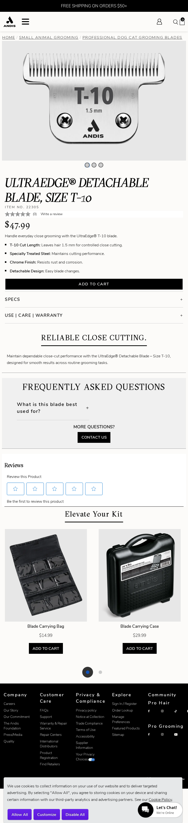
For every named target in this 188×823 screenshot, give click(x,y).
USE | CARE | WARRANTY (34, 315)
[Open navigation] (25, 21)
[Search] (175, 21)
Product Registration (49, 755)
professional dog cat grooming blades (132, 37)
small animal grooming (49, 37)
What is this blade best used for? (47, 408)
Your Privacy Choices (85, 757)
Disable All (75, 814)
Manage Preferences (121, 719)
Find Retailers (50, 764)
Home (8, 37)
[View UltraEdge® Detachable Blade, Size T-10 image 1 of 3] (87, 165)
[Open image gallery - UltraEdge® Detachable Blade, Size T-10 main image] (94, 100)
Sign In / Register (124, 703)
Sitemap (118, 734)
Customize (46, 814)
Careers (9, 703)
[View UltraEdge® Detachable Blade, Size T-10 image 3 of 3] (100, 165)
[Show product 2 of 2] (100, 672)
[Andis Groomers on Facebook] (153, 738)
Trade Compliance (89, 723)
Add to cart (94, 284)
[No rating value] (19, 214)
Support (46, 716)
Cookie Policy (160, 799)
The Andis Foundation (12, 726)
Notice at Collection (90, 716)
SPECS (12, 299)
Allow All (20, 814)
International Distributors (49, 744)
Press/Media (13, 734)
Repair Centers (51, 734)
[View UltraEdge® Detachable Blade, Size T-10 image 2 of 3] (94, 165)
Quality (9, 741)
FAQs (44, 710)
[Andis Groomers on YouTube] (179, 738)
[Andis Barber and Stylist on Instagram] (166, 715)
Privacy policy (86, 710)
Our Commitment (17, 716)
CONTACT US (94, 437)
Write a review (52, 214)
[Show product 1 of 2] (87, 672)
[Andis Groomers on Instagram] (166, 738)
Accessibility (85, 736)
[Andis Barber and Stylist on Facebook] (153, 715)
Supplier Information (84, 745)
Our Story (11, 710)
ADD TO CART (46, 648)
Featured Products (126, 728)
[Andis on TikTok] (179, 715)
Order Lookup (122, 710)
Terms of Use (85, 729)
